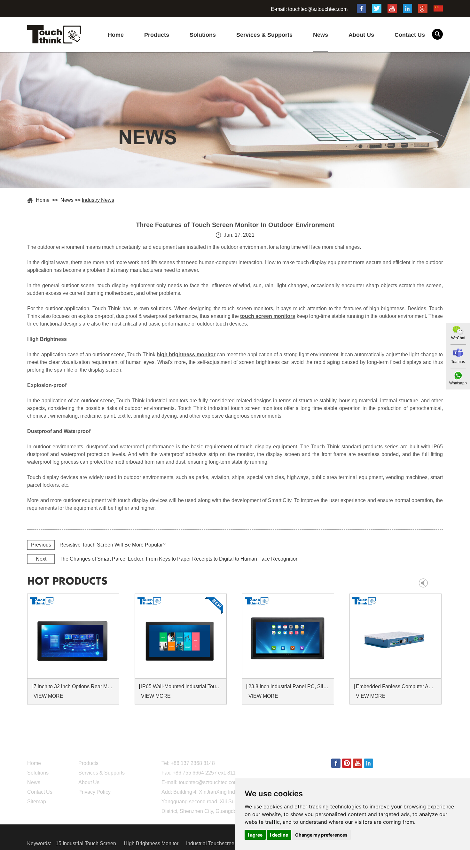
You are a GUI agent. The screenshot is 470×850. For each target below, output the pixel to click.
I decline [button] (279, 835)
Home (116, 35)
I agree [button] (255, 835)
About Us (361, 35)
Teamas (458, 361)
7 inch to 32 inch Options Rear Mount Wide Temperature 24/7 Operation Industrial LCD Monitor (74, 686)
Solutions (203, 35)
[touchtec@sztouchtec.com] (458, 352)
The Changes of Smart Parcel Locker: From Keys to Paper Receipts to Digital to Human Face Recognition (179, 559)
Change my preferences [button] (321, 835)
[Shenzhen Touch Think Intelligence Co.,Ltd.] (54, 40)
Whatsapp (458, 383)
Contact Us (410, 35)
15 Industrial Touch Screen (86, 843)
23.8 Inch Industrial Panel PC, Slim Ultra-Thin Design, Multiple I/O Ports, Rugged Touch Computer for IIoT (289, 686)
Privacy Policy (94, 792)
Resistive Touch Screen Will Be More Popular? (112, 544)
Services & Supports (264, 35)
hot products (67, 581)
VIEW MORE (48, 696)
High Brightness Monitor (152, 843)
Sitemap (36, 801)
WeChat (458, 338)
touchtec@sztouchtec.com (318, 9)
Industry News (98, 200)
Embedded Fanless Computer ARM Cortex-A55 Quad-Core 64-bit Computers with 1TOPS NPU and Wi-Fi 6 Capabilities (396, 686)
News (320, 35)
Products (156, 35)
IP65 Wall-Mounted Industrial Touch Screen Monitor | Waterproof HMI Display (181, 686)
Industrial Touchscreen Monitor (221, 843)
